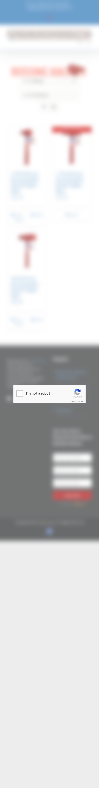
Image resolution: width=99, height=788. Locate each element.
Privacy (73, 401)
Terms (80, 401)
